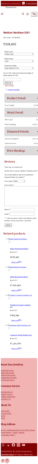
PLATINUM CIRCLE (7, 380)
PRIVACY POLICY (7, 394)
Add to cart (8, 83)
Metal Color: (8, 52)
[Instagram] (18, 445)
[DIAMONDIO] (11, 14)
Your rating (9, 181)
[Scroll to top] (3, 461)
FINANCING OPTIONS (9, 378)
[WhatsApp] (3, 445)
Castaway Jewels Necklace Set (21, 335)
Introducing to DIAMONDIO (11, 3)
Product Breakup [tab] (14, 90)
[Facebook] (13, 445)
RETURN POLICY (7, 392)
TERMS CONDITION (8, 397)
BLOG (3, 416)
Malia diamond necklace (19, 277)
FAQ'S (3, 418)
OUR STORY (5, 411)
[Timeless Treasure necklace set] (20, 295)
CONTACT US (6, 399)
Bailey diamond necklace (19, 249)
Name (7, 209)
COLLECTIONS (6, 413)
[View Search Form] (22, 14)
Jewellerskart (7, 454)
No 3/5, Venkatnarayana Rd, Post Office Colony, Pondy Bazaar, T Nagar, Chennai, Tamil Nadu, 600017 (18, 432)
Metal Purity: (8, 59)
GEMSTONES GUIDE (8, 375)
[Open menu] (2, 14)
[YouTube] (23, 445)
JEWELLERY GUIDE (7, 373)
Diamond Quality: (10, 66)
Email (7, 214)
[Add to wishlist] (9, 241)
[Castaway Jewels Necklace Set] (19, 325)
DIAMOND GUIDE (7, 371)
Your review (9, 185)
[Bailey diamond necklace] (17, 239)
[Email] (8, 445)
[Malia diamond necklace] (17, 267)
